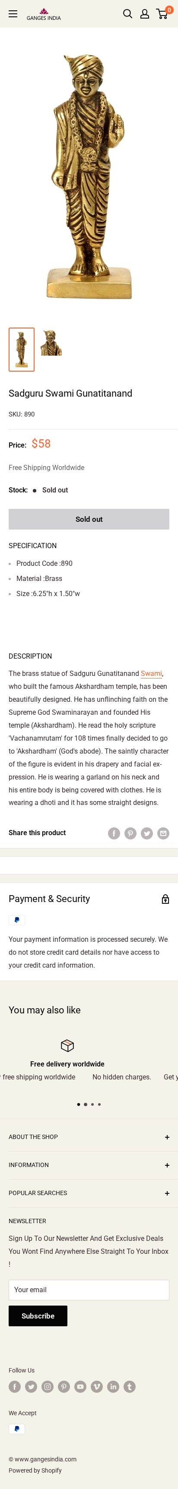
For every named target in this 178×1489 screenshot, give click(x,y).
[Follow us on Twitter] (31, 1387)
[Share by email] (163, 833)
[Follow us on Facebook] (15, 1387)
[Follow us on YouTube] (80, 1387)
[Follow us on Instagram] (47, 1387)
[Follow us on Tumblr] (130, 1387)
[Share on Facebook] (114, 833)
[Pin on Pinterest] (130, 833)
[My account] (144, 14)
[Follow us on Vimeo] (97, 1387)
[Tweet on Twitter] (147, 833)
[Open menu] (13, 13)
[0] (162, 14)
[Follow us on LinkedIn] (113, 1387)
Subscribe (38, 1316)
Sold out (89, 519)
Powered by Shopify (35, 1470)
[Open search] (128, 14)
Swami (151, 673)
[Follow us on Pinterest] (64, 1387)
